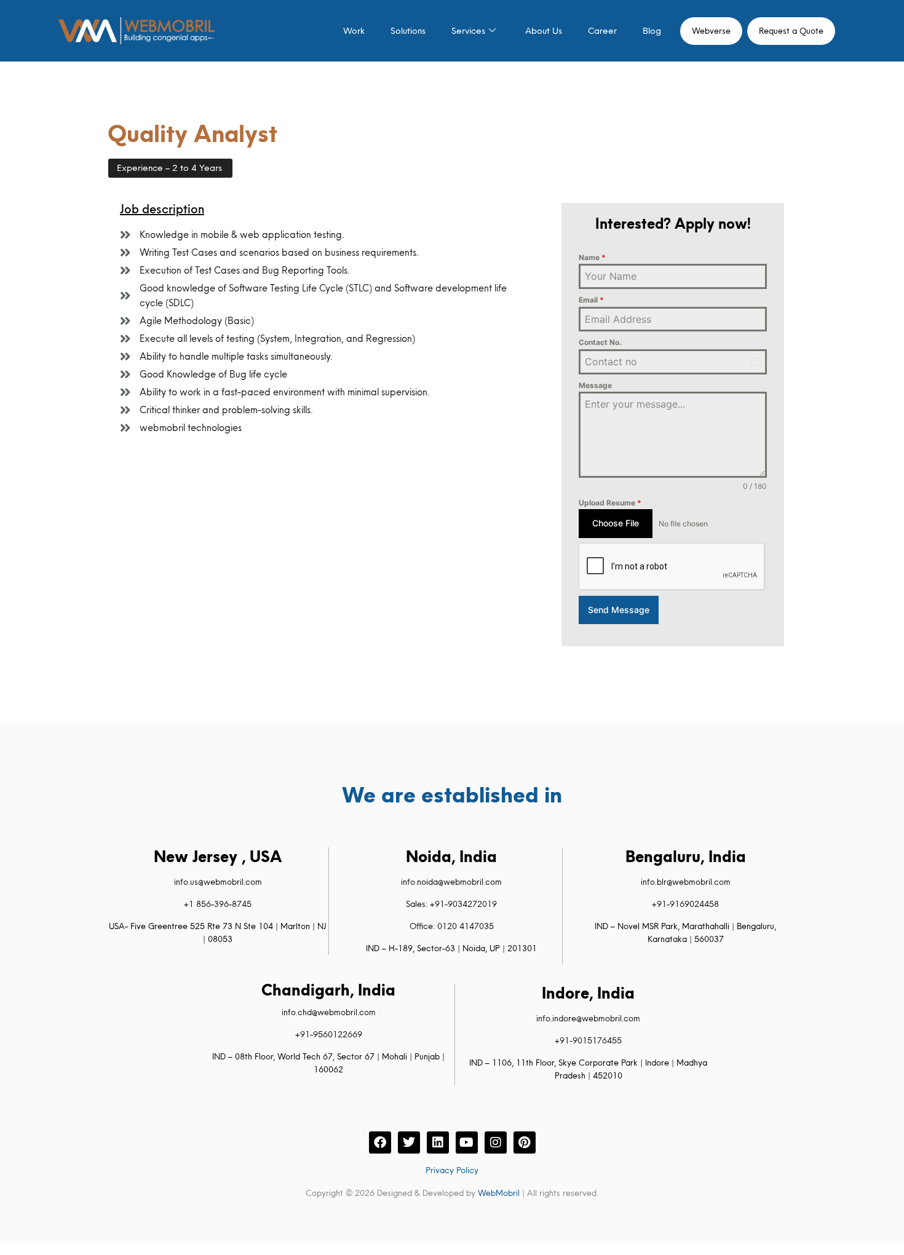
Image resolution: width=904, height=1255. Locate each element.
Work (354, 31)
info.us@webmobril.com (218, 881)
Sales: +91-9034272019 (451, 903)
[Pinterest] (524, 1142)
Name (592, 257)
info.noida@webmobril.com (451, 881)
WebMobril (499, 1192)
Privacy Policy (452, 1170)
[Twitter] (409, 1142)
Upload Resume (610, 502)
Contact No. (600, 342)
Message (595, 385)
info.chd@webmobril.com (329, 1012)
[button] (170, 168)
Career (602, 31)
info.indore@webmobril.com (588, 1018)
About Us (543, 31)
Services (468, 31)
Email (591, 299)
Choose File (615, 523)
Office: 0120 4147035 (452, 926)
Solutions (408, 31)
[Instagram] (496, 1142)
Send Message (618, 609)
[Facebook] (380, 1142)
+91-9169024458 (685, 903)
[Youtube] (467, 1142)
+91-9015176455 (588, 1040)
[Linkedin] (438, 1142)
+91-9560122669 (328, 1034)
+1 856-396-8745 (218, 903)
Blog (652, 31)
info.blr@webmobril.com (686, 881)
